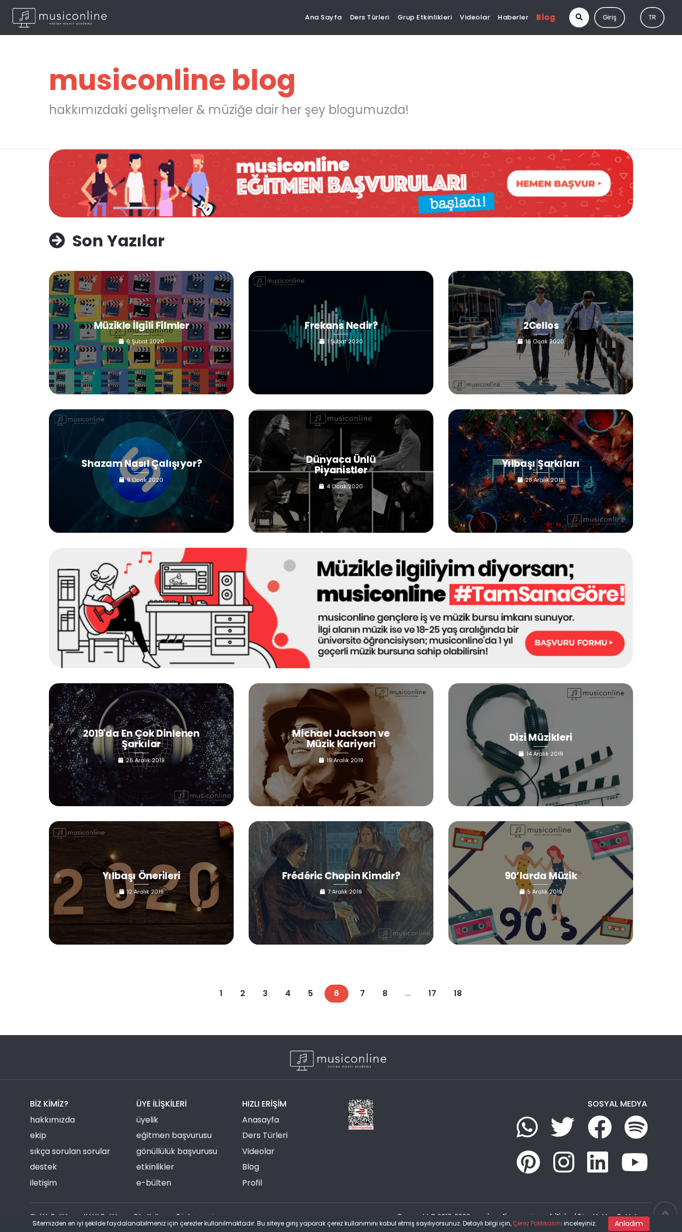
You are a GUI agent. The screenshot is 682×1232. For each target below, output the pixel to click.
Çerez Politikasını (537, 1223)
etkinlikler (155, 1167)
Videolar (475, 17)
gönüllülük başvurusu (176, 1151)
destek (43, 1167)
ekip (38, 1135)
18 (458, 993)
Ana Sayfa (323, 17)
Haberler (513, 17)
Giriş (610, 17)
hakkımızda (52, 1120)
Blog (545, 17)
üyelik (147, 1120)
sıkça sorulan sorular (70, 1151)
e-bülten (153, 1183)
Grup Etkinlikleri (424, 17)
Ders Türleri (369, 17)
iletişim (43, 1183)
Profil (252, 1183)
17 (432, 993)
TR (652, 17)
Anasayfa (260, 1120)
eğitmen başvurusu (174, 1135)
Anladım (629, 1224)
